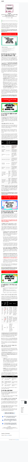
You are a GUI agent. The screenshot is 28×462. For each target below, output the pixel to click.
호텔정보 (22, 412)
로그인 (8, 435)
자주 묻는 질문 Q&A (4, 51)
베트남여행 (22, 407)
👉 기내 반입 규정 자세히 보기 (9, 271)
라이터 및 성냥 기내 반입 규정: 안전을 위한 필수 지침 (8, 48)
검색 (25, 402)
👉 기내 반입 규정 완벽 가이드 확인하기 (9, 197)
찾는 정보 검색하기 (23, 400)
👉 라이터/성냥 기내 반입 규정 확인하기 (9, 100)
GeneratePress (17, 439)
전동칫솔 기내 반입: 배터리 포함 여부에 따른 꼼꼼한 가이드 (9, 427)
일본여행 (22, 408)
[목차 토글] (13, 47)
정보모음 (10, 426)
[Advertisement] (24, 426)
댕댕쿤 (2, 1)
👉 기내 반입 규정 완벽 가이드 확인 (9, 34)
